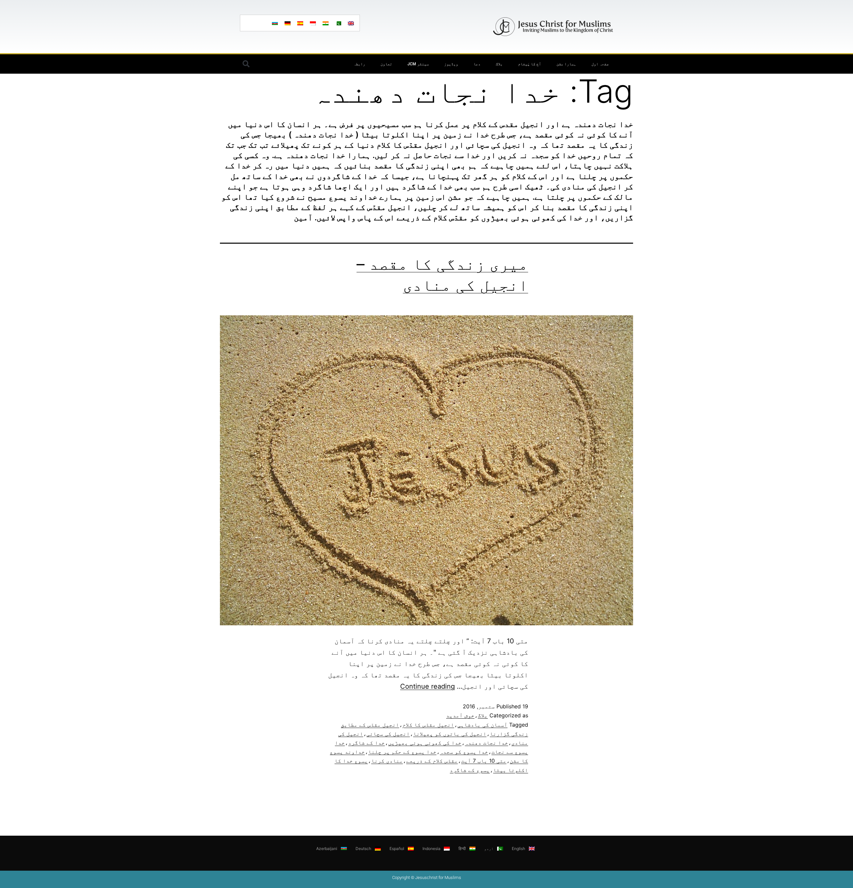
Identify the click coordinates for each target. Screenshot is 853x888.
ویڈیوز (451, 64)
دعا (476, 64)
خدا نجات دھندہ (486, 742)
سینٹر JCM (418, 64)
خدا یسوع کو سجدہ (464, 751)
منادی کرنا (387, 760)
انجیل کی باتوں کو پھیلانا (449, 733)
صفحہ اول (600, 64)
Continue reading (427, 686)
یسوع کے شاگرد (470, 770)
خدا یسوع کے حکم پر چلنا (402, 751)
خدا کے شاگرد (366, 742)
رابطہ (359, 64)
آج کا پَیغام (529, 64)
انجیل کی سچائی (388, 733)
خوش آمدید (460, 715)
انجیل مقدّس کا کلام (428, 724)
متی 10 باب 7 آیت (483, 760)
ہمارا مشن (566, 64)
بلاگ (499, 64)
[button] (246, 64)
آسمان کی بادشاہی (482, 724)
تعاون (386, 64)
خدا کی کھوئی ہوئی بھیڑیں (424, 742)
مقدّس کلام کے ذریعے (432, 760)
